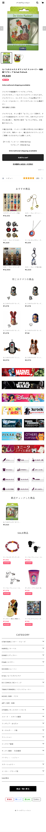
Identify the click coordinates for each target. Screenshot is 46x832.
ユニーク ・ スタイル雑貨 (11, 717)
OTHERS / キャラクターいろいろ (14, 710)
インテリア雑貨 (7, 744)
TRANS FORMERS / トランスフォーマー (16, 689)
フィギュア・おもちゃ (10, 724)
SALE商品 (5, 778)
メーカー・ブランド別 (10, 771)
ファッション (7, 737)
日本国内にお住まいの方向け (23, 164)
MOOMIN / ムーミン (9, 669)
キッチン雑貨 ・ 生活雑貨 (11, 751)
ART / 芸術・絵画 (8, 703)
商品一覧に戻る (23, 789)
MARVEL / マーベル (9, 649)
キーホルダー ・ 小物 (10, 730)
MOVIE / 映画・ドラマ (10, 696)
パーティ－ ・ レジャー (10, 758)
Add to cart (23, 157)
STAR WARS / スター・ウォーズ (14, 642)
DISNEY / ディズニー (9, 655)
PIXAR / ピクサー (8, 662)
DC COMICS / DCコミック (12, 683)
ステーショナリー (8, 764)
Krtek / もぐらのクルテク (11, 676)
